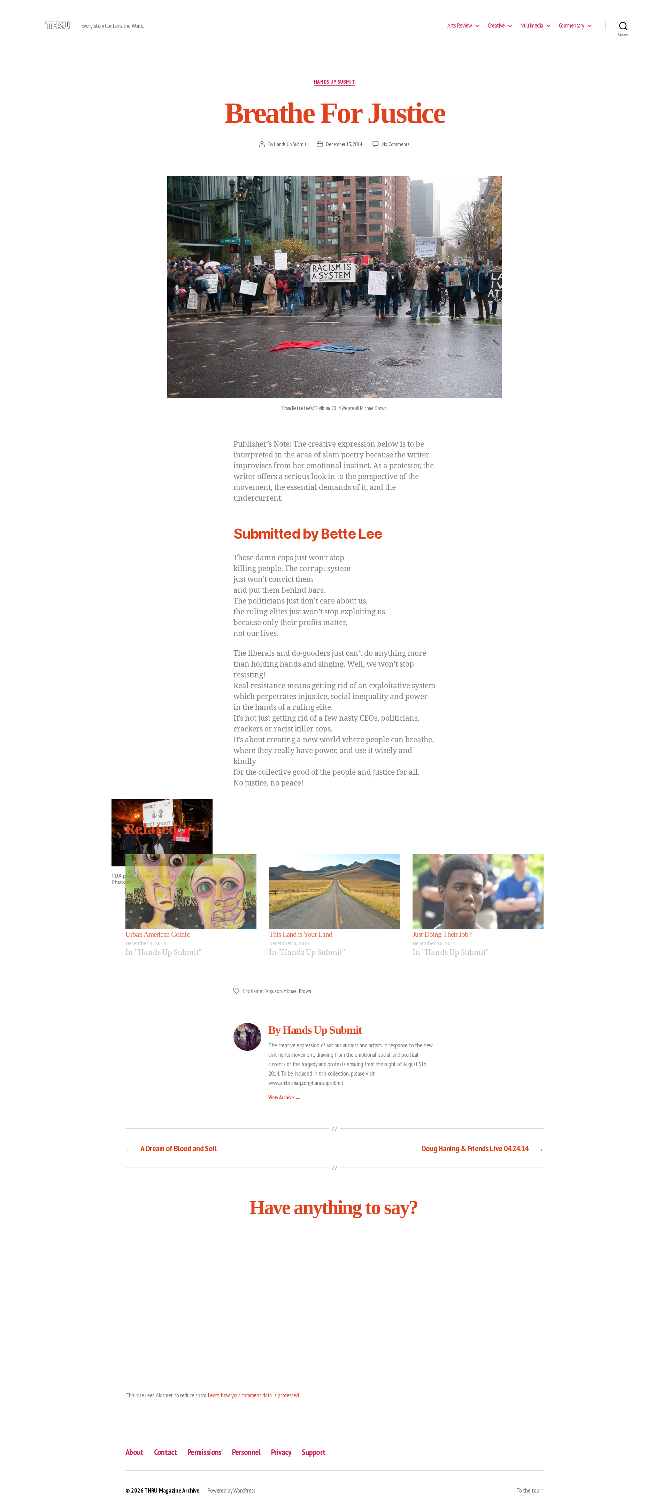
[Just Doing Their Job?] (478, 891)
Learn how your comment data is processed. (254, 1395)
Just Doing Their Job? (442, 934)
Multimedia (532, 25)
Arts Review (459, 25)
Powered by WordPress (231, 1490)
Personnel (246, 1452)
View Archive (284, 1097)
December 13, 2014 (344, 144)
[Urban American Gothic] (190, 891)
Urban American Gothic (157, 934)
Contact (165, 1452)
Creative (496, 25)
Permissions (204, 1452)
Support (313, 1452)
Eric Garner (253, 990)
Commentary (571, 25)
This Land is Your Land (300, 934)
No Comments (396, 144)
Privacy (281, 1452)
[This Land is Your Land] (334, 891)
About (134, 1452)
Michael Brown (297, 990)
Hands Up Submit (334, 82)
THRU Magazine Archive (171, 1490)
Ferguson (273, 990)
